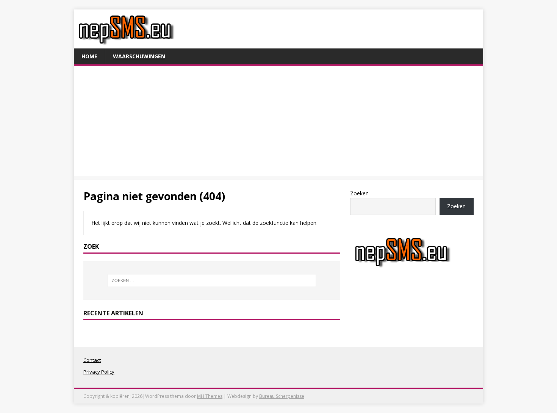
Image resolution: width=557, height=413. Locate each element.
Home (89, 56)
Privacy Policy (98, 371)
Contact (92, 360)
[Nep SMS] (126, 44)
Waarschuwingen (139, 56)
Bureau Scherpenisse (281, 396)
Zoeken (359, 193)
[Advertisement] (278, 123)
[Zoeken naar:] (211, 280)
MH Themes (209, 396)
